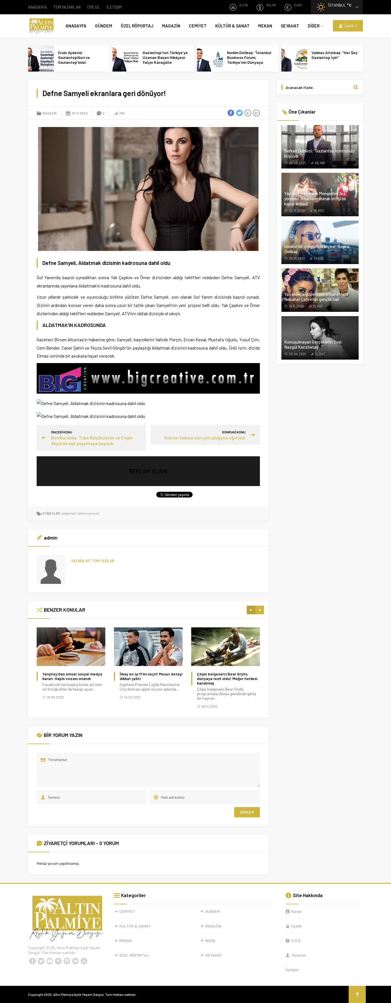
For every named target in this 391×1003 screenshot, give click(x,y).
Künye (296, 911)
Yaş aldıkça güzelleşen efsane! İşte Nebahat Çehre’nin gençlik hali (316, 297)
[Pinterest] (58, 961)
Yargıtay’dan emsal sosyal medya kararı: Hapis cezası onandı (72, 676)
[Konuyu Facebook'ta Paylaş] (230, 113)
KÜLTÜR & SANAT (232, 25)
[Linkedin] (75, 961)
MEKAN (265, 25)
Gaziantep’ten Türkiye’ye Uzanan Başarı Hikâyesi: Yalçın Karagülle (165, 57)
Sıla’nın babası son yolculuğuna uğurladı (205, 437)
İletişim (292, 969)
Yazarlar (298, 955)
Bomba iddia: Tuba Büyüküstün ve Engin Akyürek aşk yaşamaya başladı (92, 440)
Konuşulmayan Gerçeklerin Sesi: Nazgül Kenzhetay (313, 344)
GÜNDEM (103, 25)
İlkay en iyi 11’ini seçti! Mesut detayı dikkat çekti (151, 676)
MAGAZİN (171, 25)
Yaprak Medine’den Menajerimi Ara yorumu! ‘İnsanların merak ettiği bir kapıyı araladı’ (315, 198)
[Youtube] (49, 961)
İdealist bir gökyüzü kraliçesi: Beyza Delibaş (316, 249)
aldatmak (69, 513)
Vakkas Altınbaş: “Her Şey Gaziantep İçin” (334, 55)
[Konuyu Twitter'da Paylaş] (239, 113)
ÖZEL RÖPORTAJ (137, 25)
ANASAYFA (37, 7)
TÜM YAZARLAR (67, 7)
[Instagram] (66, 961)
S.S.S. (296, 940)
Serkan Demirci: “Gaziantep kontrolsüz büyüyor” (319, 153)
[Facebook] (32, 961)
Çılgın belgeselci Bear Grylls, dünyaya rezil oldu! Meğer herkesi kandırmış (227, 678)
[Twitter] (40, 961)
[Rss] (83, 961)
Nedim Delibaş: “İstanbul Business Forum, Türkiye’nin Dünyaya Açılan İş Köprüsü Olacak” (250, 60)
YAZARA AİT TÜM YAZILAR (92, 560)
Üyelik (296, 925)
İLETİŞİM (114, 7)
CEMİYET (198, 25)
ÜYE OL (93, 7)
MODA (210, 940)
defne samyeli (88, 513)
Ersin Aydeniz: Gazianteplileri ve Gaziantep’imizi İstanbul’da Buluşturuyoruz (74, 62)
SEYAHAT (290, 25)
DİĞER (313, 25)
